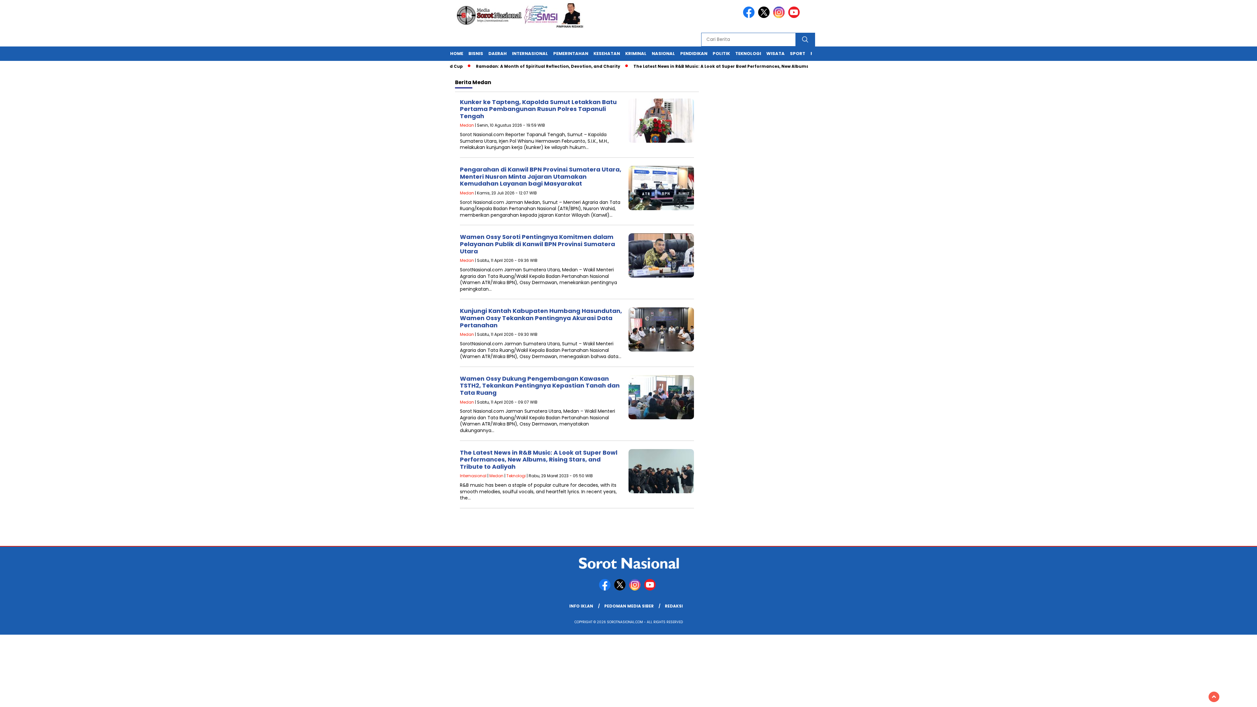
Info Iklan (581, 606)
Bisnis (475, 53)
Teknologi (748, 53)
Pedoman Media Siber (629, 606)
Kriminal (636, 53)
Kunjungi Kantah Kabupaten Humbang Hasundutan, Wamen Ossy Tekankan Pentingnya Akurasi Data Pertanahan (541, 318)
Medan (467, 125)
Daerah (497, 53)
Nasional (663, 53)
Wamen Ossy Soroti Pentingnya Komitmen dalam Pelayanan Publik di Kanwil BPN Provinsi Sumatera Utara (537, 244)
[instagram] (780, 16)
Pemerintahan (570, 53)
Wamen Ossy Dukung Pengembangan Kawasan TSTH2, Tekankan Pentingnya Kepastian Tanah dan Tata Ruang (540, 385)
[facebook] (750, 16)
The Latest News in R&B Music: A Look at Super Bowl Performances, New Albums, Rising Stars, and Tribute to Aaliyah (741, 66)
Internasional (530, 53)
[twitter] (765, 16)
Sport (797, 53)
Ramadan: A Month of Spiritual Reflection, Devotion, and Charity (528, 66)
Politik (721, 53)
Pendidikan (693, 53)
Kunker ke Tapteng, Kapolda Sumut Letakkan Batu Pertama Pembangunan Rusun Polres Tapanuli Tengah (538, 109)
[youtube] (795, 16)
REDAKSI (674, 606)
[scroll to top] (1213, 697)
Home (456, 53)
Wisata (775, 53)
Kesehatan (606, 53)
